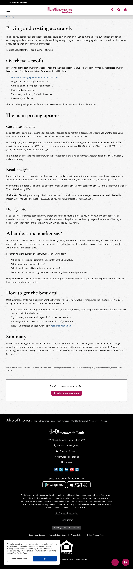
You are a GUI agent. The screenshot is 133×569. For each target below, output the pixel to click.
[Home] (60, 10)
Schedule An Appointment (66, 393)
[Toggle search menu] (118, 9)
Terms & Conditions (57, 535)
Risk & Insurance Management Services (51, 421)
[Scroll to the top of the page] (115, 562)
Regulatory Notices (37, 535)
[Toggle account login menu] (125, 9)
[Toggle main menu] (8, 10)
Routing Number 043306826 (66, 527)
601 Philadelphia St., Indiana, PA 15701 (66, 440)
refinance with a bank (61, 325)
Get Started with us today (66, 513)
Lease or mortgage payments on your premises (34, 77)
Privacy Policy (76, 535)
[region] (66, 17)
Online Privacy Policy (95, 535)
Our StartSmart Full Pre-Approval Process (89, 421)
